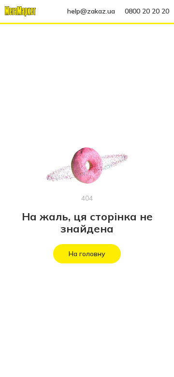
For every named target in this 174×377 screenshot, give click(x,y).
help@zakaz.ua (91, 11)
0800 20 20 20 (147, 11)
